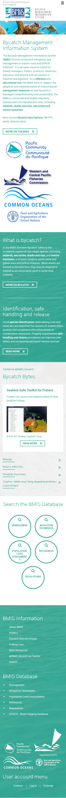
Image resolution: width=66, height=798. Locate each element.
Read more (31, 443)
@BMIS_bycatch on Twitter (24, 656)
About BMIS (16, 627)
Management (16, 685)
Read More (13, 351)
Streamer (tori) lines (14, 474)
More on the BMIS (17, 131)
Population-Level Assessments (27, 696)
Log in (33, 785)
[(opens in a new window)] (18, 748)
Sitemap (48, 785)
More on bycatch (17, 285)
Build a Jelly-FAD (12, 466)
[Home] (34, 13)
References (15, 702)
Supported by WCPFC (48, 755)
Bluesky (7, 459)
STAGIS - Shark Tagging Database (28, 714)
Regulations (16, 708)
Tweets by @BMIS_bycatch (18, 369)
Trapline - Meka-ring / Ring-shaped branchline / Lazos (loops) (30, 483)
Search (13, 661)
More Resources (18, 650)
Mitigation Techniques (22, 690)
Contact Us (12, 5)
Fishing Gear (16, 644)
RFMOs (13, 633)
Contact (18, 785)
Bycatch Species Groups (23, 638)
